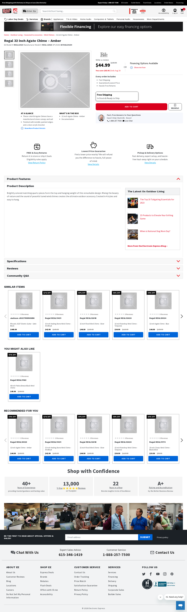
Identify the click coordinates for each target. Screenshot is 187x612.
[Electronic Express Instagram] (166, 574)
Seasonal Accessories (33, 35)
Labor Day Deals (15, 19)
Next (181, 315)
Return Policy (81, 589)
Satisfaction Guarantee (85, 585)
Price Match (80, 581)
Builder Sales (114, 594)
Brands (47, 19)
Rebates (44, 581)
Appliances (58, 19)
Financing (179, 3)
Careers (10, 589)
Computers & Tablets (104, 19)
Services (33, 19)
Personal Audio (123, 19)
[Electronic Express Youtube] (159, 574)
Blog (8, 581)
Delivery (112, 581)
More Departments (155, 19)
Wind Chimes (49, 35)
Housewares (138, 19)
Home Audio (85, 19)
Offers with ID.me (49, 589)
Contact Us (79, 572)
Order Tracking (81, 576)
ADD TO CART (131, 107)
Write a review (102, 60)
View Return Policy (36, 162)
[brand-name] (104, 55)
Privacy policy (162, 537)
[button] (9, 55)
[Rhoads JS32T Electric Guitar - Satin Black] (24, 301)
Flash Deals (147, 3)
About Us (10, 572)
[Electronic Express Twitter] (145, 574)
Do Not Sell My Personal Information (18, 596)
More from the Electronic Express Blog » (147, 246)
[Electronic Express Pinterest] (173, 574)
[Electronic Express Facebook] (152, 574)
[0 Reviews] (15, 314)
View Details (93, 164)
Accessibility (46, 594)
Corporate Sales (116, 589)
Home (6, 35)
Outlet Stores (135, 3)
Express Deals (47, 572)
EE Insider (124, 3)
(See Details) (41, 3)
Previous (4, 315)
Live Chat (129, 121)
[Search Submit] (114, 11)
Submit (145, 537)
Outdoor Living (17, 35)
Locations (157, 3)
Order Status (168, 3)
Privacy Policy (81, 594)
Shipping (112, 585)
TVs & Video (71, 19)
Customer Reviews (15, 576)
